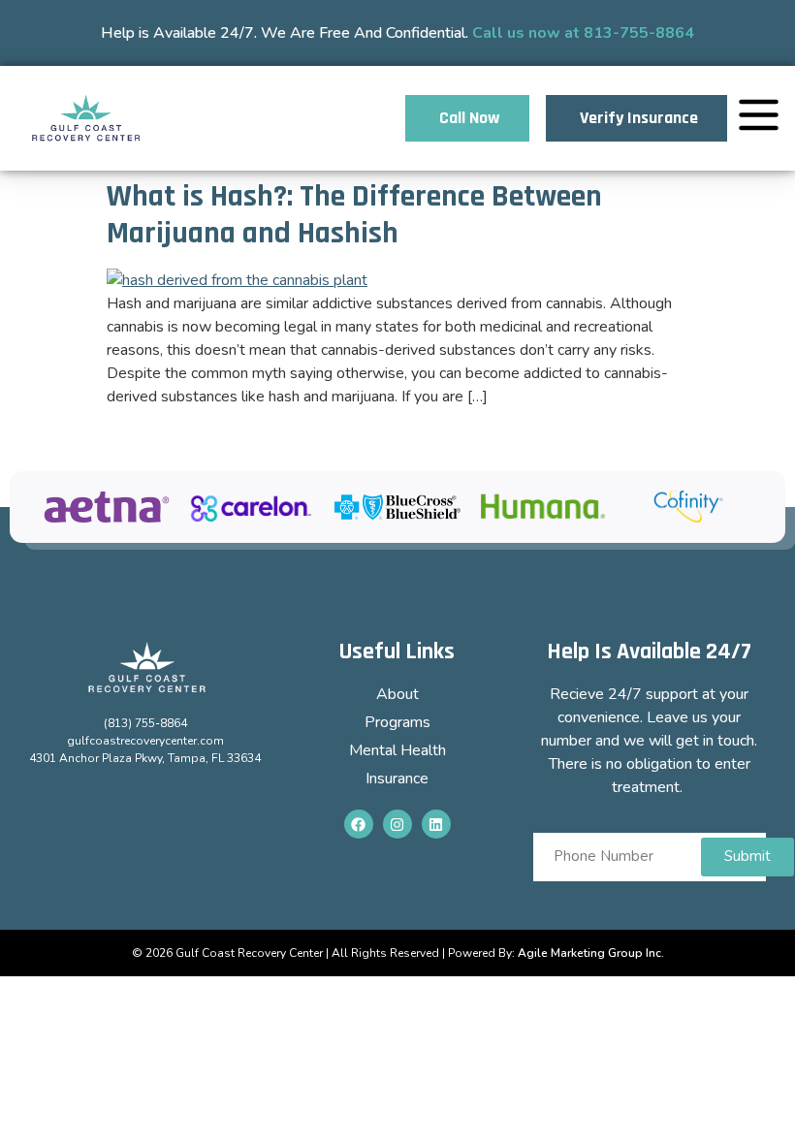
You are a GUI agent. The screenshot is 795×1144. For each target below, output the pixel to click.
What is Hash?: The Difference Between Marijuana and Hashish (354, 214)
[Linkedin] (436, 824)
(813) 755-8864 (145, 723)
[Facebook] (358, 824)
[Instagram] (397, 824)
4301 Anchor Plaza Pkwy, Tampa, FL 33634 (145, 758)
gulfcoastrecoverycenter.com (145, 740)
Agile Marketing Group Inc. (591, 953)
